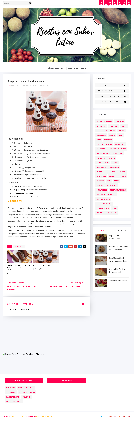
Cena (120, 135)
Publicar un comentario (19, 309)
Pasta (123, 176)
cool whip (26, 186)
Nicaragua (101, 176)
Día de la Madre (103, 153)
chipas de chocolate (24, 193)
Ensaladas (101, 158)
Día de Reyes (101, 149)
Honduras (101, 172)
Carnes (112, 135)
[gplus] (110, 3)
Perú (109, 181)
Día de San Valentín (118, 149)
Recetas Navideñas (118, 190)
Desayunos (119, 144)
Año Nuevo (110, 131)
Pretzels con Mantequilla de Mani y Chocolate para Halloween (18, 267)
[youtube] (124, 3)
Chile (99, 140)
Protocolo (111, 185)
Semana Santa (103, 208)
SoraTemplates (17, 416)
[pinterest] (129, 3)
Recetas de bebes (103, 199)
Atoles (99, 131)
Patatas (100, 181)
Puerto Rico (102, 190)
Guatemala (101, 167)
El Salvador (118, 153)
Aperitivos (101, 126)
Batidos (121, 131)
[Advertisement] (46, 334)
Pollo (116, 181)
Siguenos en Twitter (107, 85)
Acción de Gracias (104, 121)
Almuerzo (119, 121)
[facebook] (106, 3)
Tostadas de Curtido (118, 280)
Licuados (112, 172)
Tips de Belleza (76, 68)
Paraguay (113, 176)
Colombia (108, 140)
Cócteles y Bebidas (104, 144)
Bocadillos (101, 135)
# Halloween (19, 246)
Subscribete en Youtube (108, 96)
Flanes (115, 163)
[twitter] (101, 3)
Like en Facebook (105, 91)
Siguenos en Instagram (108, 102)
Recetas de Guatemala (106, 194)
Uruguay (100, 213)
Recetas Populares (104, 231)
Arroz (124, 126)
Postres (100, 185)
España (112, 158)
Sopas (114, 208)
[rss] (120, 3)
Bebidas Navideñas (25, 388)
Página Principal (56, 68)
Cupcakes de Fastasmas (43, 265)
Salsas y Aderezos (104, 204)
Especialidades (103, 163)
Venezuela (112, 213)
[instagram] (115, 3)
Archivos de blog (120, 231)
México (122, 172)
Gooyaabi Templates (44, 416)
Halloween (43, 85)
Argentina (113, 126)
